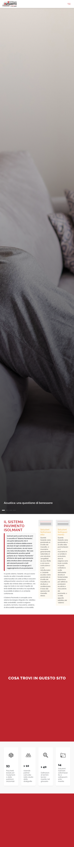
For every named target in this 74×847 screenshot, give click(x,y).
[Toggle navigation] (69, 4)
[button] (3, 510)
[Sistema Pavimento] (9, 4)
